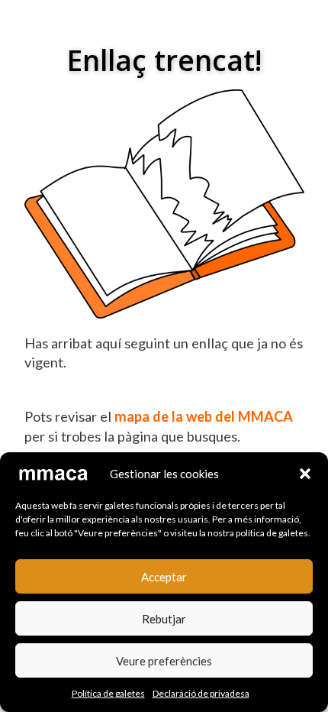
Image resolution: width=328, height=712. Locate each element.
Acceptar (164, 577)
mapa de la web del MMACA (203, 416)
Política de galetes (108, 693)
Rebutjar (164, 619)
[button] (305, 473)
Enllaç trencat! (164, 59)
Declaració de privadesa (201, 693)
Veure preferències (164, 661)
